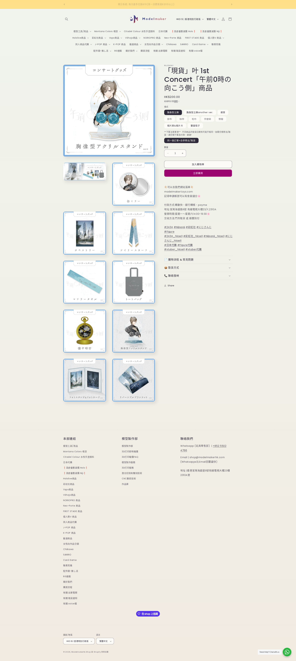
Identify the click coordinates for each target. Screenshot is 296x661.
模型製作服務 (128, 462)
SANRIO (67, 554)
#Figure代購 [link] (185, 245)
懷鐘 (222, 119)
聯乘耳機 (67, 565)
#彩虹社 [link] (191, 227)
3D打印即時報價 (130, 451)
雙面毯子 (195, 125)
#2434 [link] (168, 227)
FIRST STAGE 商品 (72, 511)
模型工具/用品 (70, 446)
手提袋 (208, 119)
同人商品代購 (70, 522)
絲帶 (183, 119)
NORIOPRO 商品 (71, 500)
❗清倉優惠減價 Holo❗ (75, 467)
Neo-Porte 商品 (71, 505)
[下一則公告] (231, 4)
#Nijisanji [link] (179, 227)
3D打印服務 (128, 467)
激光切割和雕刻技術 (132, 473)
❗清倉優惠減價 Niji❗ (74, 473)
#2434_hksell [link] (173, 236)
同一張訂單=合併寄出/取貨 (181, 140)
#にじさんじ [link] (204, 227)
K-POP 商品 (69, 532)
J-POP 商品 (69, 527)
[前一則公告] (64, 4)
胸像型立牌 (173, 112)
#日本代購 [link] (170, 245)
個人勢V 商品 (70, 516)
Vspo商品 (68, 489)
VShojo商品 (69, 494)
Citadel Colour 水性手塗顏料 (78, 456)
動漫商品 (67, 538)
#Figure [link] (169, 231)
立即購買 (198, 173)
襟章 (223, 112)
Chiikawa (68, 549)
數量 (166, 147)
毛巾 (195, 119)
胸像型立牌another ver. (200, 112)
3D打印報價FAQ (130, 456)
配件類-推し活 (70, 571)
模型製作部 (127, 446)
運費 (176, 101)
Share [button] (171, 285)
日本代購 (67, 462)
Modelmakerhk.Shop (81, 652)
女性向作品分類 (71, 543)
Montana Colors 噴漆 (75, 451)
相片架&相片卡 (175, 125)
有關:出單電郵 (70, 592)
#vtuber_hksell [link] (174, 249)
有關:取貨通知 (70, 598)
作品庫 (125, 484)
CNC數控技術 (129, 478)
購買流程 (67, 587)
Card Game (70, 560)
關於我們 (67, 581)
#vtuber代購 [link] (193, 249)
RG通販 (67, 576)
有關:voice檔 (70, 603)
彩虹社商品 (68, 484)
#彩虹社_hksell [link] (193, 236)
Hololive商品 (70, 478)
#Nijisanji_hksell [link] (214, 236)
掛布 (170, 119)
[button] (66, 19)
